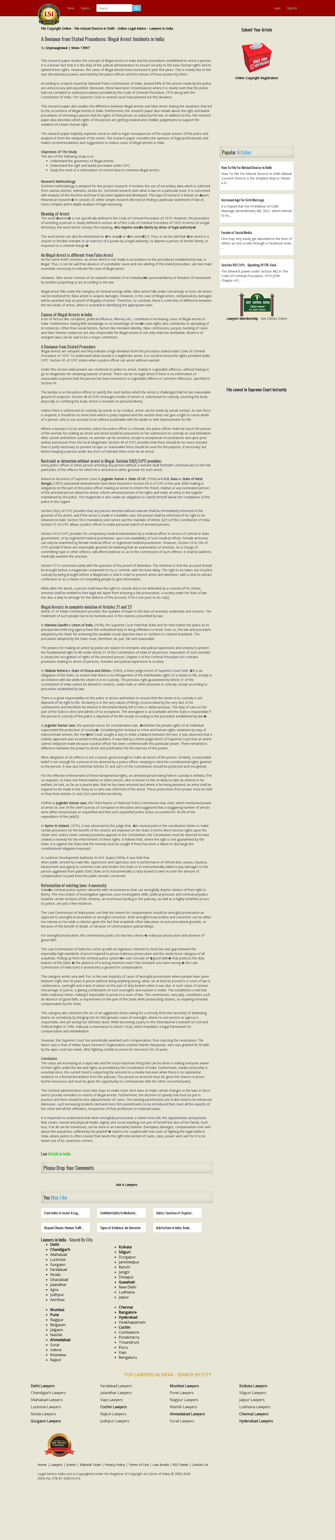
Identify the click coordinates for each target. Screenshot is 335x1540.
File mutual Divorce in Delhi (94, 28)
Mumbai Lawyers (184, 1385)
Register (292, 7)
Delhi (54, 1244)
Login (277, 7)
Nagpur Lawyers (184, 1399)
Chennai (126, 1307)
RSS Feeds (180, 1464)
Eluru (123, 1347)
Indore (56, 1349)
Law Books (160, 1464)
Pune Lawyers (182, 1392)
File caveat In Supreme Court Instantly (257, 389)
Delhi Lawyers (43, 1385)
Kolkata (125, 1246)
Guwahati (127, 1282)
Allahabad (58, 1254)
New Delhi (127, 1287)
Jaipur (124, 1297)
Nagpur (57, 1319)
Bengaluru (128, 1357)
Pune (54, 1314)
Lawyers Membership (242, 318)
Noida (55, 1274)
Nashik (56, 1334)
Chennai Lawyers (253, 1413)
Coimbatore (129, 1332)
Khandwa (58, 1354)
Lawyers (56, 1464)
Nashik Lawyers (183, 1406)
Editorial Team (90, 1464)
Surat (54, 1344)
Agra (54, 1289)
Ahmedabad (60, 1339)
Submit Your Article (256, 29)
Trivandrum (129, 1342)
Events (71, 1464)
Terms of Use (139, 1464)
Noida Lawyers (43, 1413)
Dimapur (126, 1277)
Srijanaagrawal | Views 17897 (68, 48)
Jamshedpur (129, 1262)
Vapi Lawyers (111, 1399)
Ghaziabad (59, 1279)
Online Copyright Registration (256, 78)
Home (70, 7)
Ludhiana (127, 1292)
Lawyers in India (161, 28)
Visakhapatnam (132, 1322)
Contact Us (200, 1464)
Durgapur (127, 1257)
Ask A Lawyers (126, 1184)
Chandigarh (60, 1249)
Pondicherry (129, 1337)
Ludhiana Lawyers (254, 1406)
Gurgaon (57, 1264)
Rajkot (55, 1359)
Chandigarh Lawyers (48, 1392)
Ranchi (124, 1267)
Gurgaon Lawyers (46, 1420)
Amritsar (57, 1299)
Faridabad (58, 1269)
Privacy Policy (115, 1464)
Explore (85, 7)
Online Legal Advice (132, 28)
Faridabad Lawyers (116, 1385)
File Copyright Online (56, 28)
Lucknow (57, 1259)
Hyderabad (128, 1317)
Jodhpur (57, 1294)
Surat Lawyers (182, 1420)
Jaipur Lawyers (252, 1399)
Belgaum (57, 1324)
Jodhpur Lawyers (114, 1420)
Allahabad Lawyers (47, 1399)
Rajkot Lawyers (113, 1413)
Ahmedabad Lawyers (187, 1413)
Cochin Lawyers (113, 1406)
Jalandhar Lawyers (116, 1392)
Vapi (122, 1352)
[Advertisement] (256, 113)
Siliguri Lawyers (252, 1392)
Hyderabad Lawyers (256, 1420)
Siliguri (125, 1251)
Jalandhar (58, 1284)
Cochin (124, 1327)
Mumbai (57, 1309)
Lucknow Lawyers (46, 1406)
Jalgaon (56, 1329)
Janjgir (124, 1272)
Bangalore (128, 1312)
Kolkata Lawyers (253, 1385)
